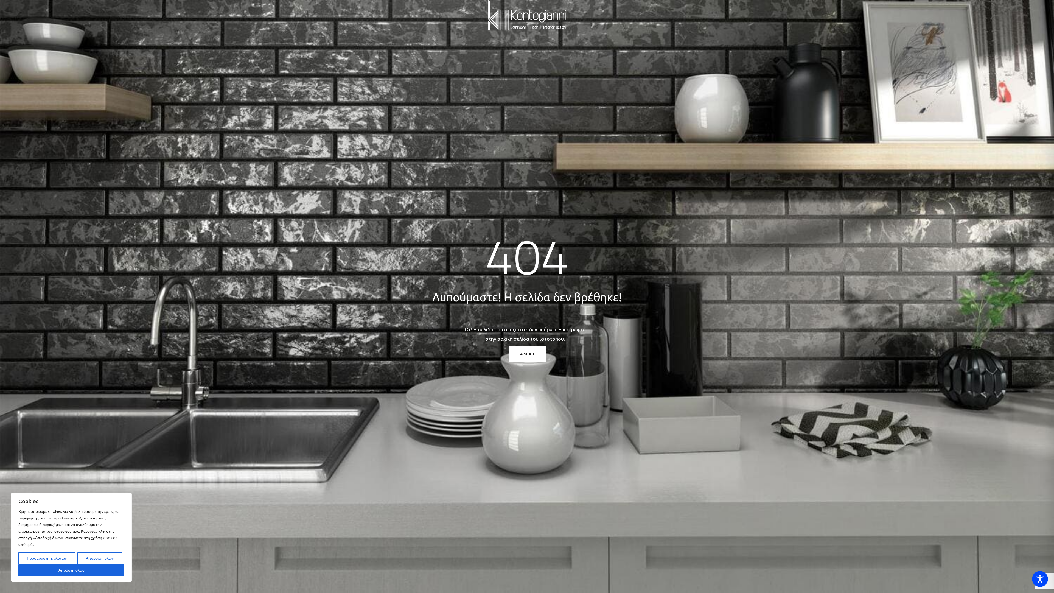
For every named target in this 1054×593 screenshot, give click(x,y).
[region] (71, 537)
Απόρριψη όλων (100, 558)
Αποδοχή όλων (71, 570)
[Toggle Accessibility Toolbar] (1040, 579)
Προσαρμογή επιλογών (47, 558)
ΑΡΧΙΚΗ (527, 354)
